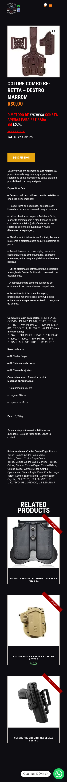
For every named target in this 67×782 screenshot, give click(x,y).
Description (21, 157)
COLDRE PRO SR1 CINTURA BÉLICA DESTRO (33, 739)
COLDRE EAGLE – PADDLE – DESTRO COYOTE (33, 658)
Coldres (27, 137)
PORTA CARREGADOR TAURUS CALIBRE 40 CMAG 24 (33, 580)
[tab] (21, 157)
